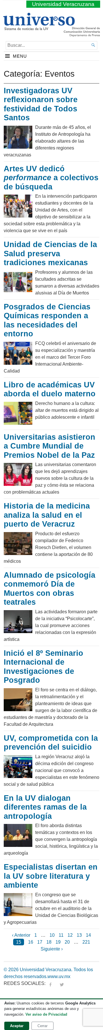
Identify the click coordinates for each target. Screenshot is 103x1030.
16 (30, 942)
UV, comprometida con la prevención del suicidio (51, 743)
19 (58, 942)
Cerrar (42, 1026)
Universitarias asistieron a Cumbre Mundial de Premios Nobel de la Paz (49, 446)
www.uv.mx (58, 976)
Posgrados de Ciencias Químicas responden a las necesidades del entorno (47, 320)
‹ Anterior (21, 935)
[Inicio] (39, 28)
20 (67, 942)
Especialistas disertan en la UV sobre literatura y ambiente (51, 876)
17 (39, 942)
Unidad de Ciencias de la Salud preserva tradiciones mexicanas (50, 253)
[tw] (62, 983)
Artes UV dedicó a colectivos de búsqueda (51, 177)
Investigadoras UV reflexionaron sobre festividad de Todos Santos (41, 104)
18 (49, 942)
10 (52, 935)
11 (61, 935)
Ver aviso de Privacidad (46, 1014)
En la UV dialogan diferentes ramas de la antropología (45, 807)
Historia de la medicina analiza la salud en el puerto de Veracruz (47, 515)
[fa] (50, 983)
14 (88, 935)
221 (86, 942)
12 (70, 935)
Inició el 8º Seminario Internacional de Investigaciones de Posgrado (43, 667)
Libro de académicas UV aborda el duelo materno (50, 389)
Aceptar (16, 1026)
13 (79, 935)
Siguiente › (52, 948)
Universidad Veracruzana (63, 4)
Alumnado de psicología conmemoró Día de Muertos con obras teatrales (49, 589)
